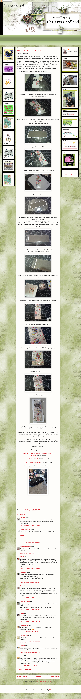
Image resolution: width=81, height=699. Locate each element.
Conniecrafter (25, 601)
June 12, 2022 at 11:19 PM (29, 553)
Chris (22, 556)
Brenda (22, 645)
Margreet (23, 572)
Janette (22, 517)
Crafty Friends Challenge (32, 462)
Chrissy (70, 49)
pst (21, 656)
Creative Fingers (32, 458)
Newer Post (22, 676)
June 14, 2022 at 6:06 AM (30, 621)
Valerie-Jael (24, 635)
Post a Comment (25, 669)
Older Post (54, 676)
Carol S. (23, 586)
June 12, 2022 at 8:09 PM (30, 525)
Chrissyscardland (13, 5)
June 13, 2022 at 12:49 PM (30, 609)
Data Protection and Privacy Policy (70, 174)
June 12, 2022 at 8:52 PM (30, 543)
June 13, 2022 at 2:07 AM (30, 568)
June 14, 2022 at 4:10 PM (29, 632)
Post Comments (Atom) (42, 681)
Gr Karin (23, 535)
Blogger (52, 690)
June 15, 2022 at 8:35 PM (30, 652)
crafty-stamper (25, 546)
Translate (72, 114)
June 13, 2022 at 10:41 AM (30, 597)
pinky (22, 613)
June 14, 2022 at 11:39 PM (30, 642)
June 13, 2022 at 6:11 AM (29, 582)
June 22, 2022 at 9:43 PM (30, 666)
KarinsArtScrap (25, 529)
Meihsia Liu (24, 625)
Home (38, 676)
